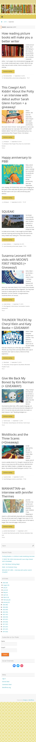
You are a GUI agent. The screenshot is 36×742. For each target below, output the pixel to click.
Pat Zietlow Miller (8, 76)
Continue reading (7, 71)
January (6, 602)
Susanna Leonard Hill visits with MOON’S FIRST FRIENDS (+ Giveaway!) (16, 261)
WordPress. (31, 700)
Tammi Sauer (7, 420)
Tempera (25, 700)
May (5, 592)
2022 (5, 612)
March (6, 597)
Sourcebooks (22, 306)
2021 (5, 614)
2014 (5, 631)
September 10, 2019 (18, 477)
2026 (5, 582)
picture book (15, 78)
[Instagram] (22, 666)
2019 (5, 22)
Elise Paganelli (7, 306)
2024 (5, 607)
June (5, 590)
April (5, 595)
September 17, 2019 (18, 304)
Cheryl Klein (6, 364)
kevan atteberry (7, 244)
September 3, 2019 (22, 531)
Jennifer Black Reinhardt (9, 531)
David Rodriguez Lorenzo (10, 479)
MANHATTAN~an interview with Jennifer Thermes (17, 492)
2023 (5, 609)
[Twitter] (18, 666)
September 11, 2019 (18, 420)
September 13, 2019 (16, 362)
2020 (5, 617)
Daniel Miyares (12, 423)
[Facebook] (14, 666)
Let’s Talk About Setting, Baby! (11, 564)
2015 (5, 629)
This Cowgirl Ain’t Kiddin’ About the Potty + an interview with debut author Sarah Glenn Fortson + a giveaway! (18, 97)
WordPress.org (6, 687)
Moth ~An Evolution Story (9, 567)
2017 (5, 624)
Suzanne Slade (7, 477)
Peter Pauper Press (14, 144)
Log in (4, 678)
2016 (5, 627)
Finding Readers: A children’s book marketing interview (18, 556)
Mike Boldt (6, 362)
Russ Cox (21, 144)
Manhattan (27, 533)
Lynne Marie (19, 479)
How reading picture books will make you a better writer (17, 37)
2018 (5, 622)
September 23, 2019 (16, 202)
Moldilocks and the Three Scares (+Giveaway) (15, 438)
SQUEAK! (8, 212)
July (5, 587)
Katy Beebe (21, 364)
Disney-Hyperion (14, 364)
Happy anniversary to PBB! (16, 159)
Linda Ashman (7, 304)
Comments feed (6, 684)
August (6, 585)
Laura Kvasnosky (8, 246)
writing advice (22, 78)
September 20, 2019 (19, 244)
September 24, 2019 (16, 141)
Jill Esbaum (6, 141)
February (6, 600)
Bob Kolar (6, 423)
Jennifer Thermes (20, 533)
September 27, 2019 (20, 76)
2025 (5, 605)
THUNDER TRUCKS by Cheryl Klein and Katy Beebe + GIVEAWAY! (17, 324)
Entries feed (5, 681)
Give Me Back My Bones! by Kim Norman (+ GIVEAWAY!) (18, 382)
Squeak (20, 246)
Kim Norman (20, 423)
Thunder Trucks (5, 366)
